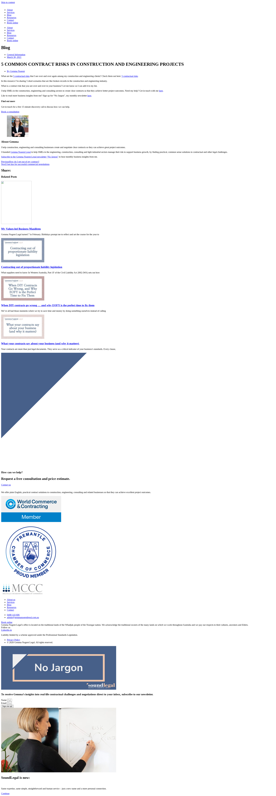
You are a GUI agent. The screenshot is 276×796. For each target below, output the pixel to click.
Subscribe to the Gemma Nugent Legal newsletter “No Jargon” (29, 157)
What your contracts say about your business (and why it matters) (40, 343)
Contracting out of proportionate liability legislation (31, 266)
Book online (12, 23)
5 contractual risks (21, 76)
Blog (9, 15)
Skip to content (8, 2)
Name (4, 700)
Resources (11, 17)
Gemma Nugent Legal (20, 152)
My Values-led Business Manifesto (21, 228)
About (10, 10)
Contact (10, 20)
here (161, 91)
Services (11, 12)
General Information (16, 54)
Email (4, 703)
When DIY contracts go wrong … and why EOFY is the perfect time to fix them (47, 305)
